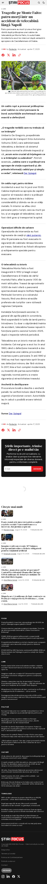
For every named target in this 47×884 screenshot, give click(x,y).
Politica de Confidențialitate (11, 857)
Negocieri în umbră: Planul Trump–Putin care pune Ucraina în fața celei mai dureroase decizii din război (22, 735)
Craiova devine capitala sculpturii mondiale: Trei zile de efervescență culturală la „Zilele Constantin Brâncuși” (22, 630)
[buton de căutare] (39, 3)
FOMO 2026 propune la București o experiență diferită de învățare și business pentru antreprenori (22, 637)
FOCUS (4, 618)
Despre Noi (5, 850)
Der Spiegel (30, 173)
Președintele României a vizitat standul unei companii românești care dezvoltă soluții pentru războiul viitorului (23, 644)
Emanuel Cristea (10, 554)
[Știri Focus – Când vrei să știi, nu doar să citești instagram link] (3, 876)
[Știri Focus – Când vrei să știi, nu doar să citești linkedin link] (8, 876)
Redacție (13, 49)
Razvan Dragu (9, 530)
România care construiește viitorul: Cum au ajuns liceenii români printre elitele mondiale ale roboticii (22, 810)
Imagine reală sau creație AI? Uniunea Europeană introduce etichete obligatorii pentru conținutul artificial (21, 675)
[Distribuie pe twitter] (8, 55)
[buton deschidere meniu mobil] (3, 2)
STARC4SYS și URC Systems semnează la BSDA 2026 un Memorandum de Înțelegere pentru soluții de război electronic (23, 652)
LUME (4, 9)
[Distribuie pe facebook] (3, 55)
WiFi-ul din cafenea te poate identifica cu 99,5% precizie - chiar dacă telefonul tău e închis (21, 798)
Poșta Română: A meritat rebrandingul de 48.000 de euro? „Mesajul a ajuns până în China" (22, 623)
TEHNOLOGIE (6, 794)
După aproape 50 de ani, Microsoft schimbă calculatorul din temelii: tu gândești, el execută (20, 804)
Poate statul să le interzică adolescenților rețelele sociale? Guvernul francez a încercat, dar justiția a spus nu (22, 667)
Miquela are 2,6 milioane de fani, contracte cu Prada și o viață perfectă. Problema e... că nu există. (23, 690)
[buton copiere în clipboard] (19, 55)
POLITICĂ (5, 707)
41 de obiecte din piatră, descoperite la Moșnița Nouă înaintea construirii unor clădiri (23, 757)
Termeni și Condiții (8, 854)
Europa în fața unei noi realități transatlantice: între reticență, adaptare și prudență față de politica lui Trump (22, 713)
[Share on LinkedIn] (14, 55)
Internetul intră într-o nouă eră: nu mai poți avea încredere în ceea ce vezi (21, 824)
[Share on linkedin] (14, 430)
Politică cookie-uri (8, 861)
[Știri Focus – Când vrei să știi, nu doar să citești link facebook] (13, 876)
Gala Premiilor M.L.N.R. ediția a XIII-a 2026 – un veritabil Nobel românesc (20, 777)
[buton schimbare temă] (44, 3)
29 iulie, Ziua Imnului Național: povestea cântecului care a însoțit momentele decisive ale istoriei (22, 771)
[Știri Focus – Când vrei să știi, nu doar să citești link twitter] (18, 876)
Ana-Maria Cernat (10, 580)
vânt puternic (33, 235)
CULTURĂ (4, 752)
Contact (4, 865)
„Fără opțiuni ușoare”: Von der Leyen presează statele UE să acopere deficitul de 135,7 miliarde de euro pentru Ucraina (23, 742)
